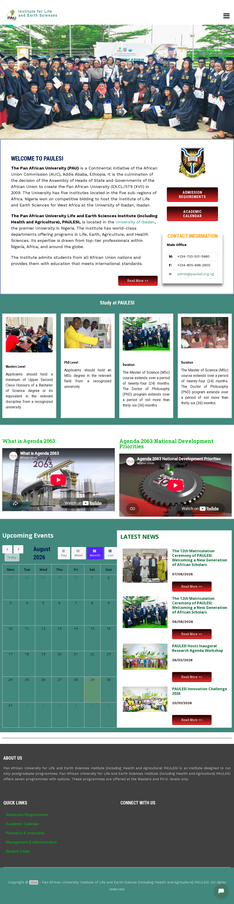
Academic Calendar (22, 824)
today (12, 557)
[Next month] (18, 549)
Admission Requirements (27, 814)
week (78, 555)
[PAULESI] (32, 15)
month (95, 555)
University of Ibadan (135, 221)
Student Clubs (18, 851)
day (64, 555)
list (111, 555)
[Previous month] (7, 549)
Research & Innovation (25, 833)
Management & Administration (31, 842)
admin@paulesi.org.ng (195, 274)
